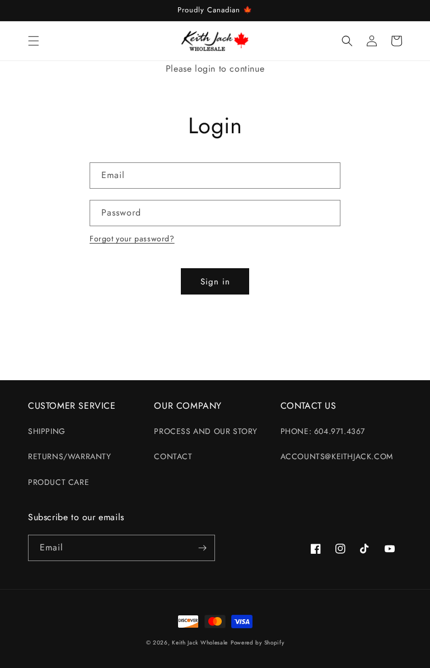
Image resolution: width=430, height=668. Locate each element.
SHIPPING (47, 431)
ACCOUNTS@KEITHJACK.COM (337, 456)
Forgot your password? (132, 238)
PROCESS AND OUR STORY (206, 431)
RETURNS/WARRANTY (69, 456)
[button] (33, 41)
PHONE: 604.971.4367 (323, 431)
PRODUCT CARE (58, 482)
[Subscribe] (202, 548)
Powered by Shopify (257, 642)
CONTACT (173, 456)
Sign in (215, 281)
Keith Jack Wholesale (200, 642)
